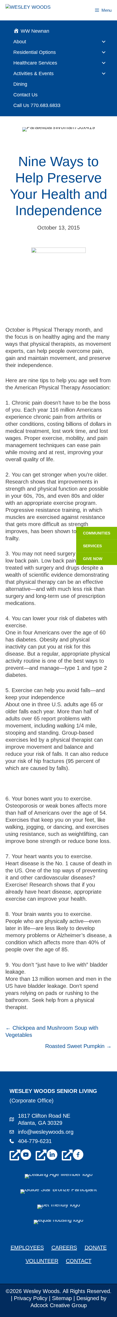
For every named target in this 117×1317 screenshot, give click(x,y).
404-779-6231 (35, 1141)
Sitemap (62, 1298)
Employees (27, 1248)
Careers (64, 1248)
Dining (20, 84)
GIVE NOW (92, 559)
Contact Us (25, 94)
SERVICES (92, 546)
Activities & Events (33, 73)
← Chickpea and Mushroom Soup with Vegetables (51, 1031)
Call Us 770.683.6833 (36, 105)
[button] (103, 41)
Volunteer (42, 1261)
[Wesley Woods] (36, 10)
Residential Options (34, 52)
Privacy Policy (30, 1298)
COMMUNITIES (96, 533)
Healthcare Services (35, 63)
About (19, 41)
